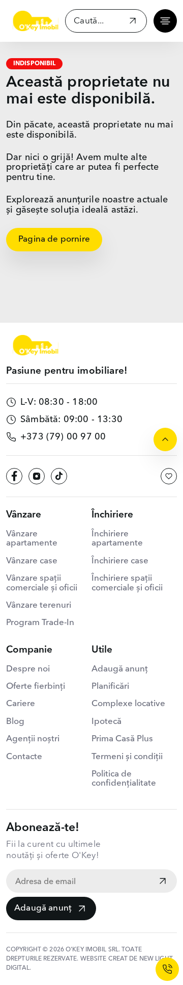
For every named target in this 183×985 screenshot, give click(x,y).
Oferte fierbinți (35, 686)
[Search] (133, 22)
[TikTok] (59, 476)
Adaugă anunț (43, 908)
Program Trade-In (40, 622)
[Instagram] (36, 476)
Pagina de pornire (54, 239)
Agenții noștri (32, 739)
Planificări (110, 686)
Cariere (20, 703)
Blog (15, 721)
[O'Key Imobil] (35, 21)
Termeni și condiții (127, 757)
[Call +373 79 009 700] (167, 969)
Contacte (24, 757)
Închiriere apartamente (117, 539)
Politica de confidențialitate (124, 779)
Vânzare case (31, 561)
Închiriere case (120, 561)
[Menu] (165, 21)
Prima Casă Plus (122, 739)
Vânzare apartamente (31, 539)
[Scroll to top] (165, 439)
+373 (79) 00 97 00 (63, 437)
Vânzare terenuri (38, 605)
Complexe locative (128, 703)
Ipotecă (106, 721)
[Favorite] (169, 476)
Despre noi (28, 669)
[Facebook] (14, 476)
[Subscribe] (163, 882)
